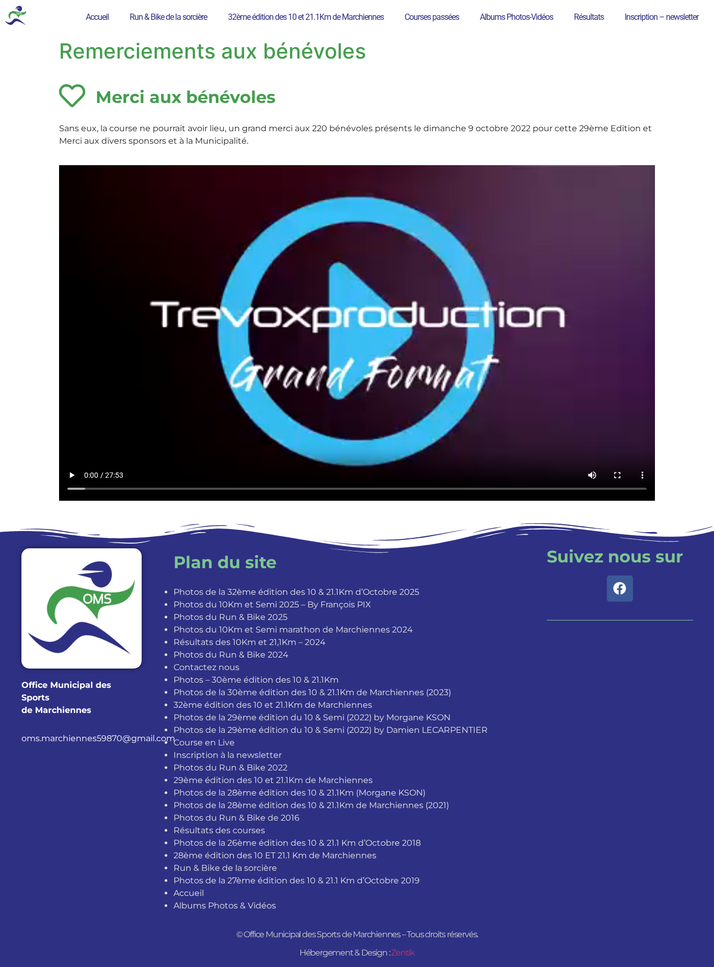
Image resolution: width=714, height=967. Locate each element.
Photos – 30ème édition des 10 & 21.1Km (256, 680)
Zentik (402, 953)
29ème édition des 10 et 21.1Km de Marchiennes (273, 780)
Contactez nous (206, 667)
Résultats (589, 17)
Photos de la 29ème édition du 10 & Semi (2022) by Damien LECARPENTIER (331, 730)
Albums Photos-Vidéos (516, 17)
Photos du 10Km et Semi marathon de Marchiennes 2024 (293, 630)
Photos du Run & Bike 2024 (231, 655)
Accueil (97, 17)
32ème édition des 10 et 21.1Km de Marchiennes (306, 17)
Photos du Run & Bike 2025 (230, 617)
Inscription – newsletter (661, 17)
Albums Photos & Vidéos (225, 906)
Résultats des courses (219, 830)
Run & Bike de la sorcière (168, 17)
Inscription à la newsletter (228, 755)
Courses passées (432, 17)
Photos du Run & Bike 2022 (230, 768)
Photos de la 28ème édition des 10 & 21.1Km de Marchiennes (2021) (311, 805)
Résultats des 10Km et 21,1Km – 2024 (250, 642)
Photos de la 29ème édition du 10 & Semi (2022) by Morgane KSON (312, 717)
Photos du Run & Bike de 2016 (237, 818)
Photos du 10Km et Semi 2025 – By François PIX (272, 604)
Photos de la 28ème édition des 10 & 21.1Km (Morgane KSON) (299, 793)
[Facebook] (620, 588)
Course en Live (204, 742)
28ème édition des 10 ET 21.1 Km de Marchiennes (275, 855)
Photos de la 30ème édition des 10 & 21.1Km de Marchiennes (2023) (312, 692)
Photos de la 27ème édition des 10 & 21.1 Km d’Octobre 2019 (297, 880)
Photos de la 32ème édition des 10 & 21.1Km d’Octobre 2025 (296, 592)
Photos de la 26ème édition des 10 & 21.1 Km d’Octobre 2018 (297, 843)
